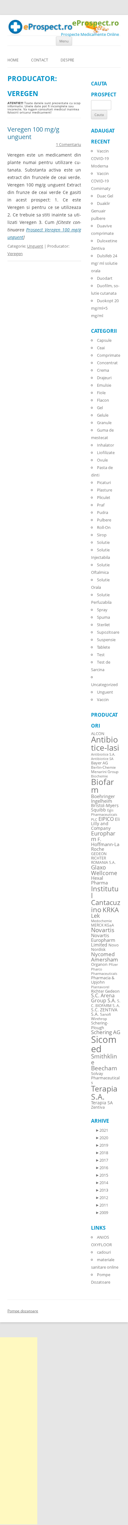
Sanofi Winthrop (101, 1016)
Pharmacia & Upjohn (102, 980)
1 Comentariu (68, 144)
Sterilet (103, 624)
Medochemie (101, 921)
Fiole (101, 392)
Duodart (104, 278)
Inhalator (105, 445)
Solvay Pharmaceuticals (105, 1078)
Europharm (103, 836)
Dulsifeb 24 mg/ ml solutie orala (104, 263)
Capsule (104, 340)
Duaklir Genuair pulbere (100, 211)
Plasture (104, 490)
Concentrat (107, 363)
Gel (100, 407)
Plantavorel (100, 987)
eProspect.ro (95, 23)
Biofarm (102, 786)
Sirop (102, 535)
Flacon (103, 400)
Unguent (35, 246)
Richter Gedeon (105, 991)
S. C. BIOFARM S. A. (105, 1003)
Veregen (15, 253)
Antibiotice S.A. (103, 754)
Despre (67, 60)
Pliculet (103, 497)
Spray (102, 609)
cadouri (104, 1252)
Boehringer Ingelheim (103, 798)
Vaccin (103, 699)
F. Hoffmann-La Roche (105, 844)
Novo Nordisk (105, 947)
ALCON (97, 733)
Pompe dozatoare (22, 1311)
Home (13, 60)
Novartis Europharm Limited (103, 940)
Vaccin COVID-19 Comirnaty (101, 181)
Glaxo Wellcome (104, 870)
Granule (104, 422)
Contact (39, 60)
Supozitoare (108, 632)
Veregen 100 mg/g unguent (33, 133)
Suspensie (106, 639)
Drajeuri (104, 377)
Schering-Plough (99, 1025)
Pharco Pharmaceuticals (104, 971)
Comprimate (108, 355)
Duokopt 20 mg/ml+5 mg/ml (105, 308)
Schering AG (105, 1032)
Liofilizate (106, 452)
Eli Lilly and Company (105, 823)
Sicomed (104, 1044)
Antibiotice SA (102, 759)
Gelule (102, 415)
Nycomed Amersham (104, 957)
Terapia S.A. (104, 1092)
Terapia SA (102, 1103)
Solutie (103, 542)
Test (101, 654)
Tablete (103, 647)
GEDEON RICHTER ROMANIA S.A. (103, 858)
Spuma (103, 617)
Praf (100, 505)
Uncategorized (104, 684)
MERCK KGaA (102, 924)
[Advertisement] (18, 1430)
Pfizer (113, 964)
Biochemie (99, 776)
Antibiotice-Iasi (105, 743)
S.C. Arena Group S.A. (103, 998)
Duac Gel (105, 196)
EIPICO (106, 818)
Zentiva (98, 1107)
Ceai (101, 348)
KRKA (111, 909)
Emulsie (104, 385)
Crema (103, 370)
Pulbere (104, 520)
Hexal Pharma (99, 880)
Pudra (102, 512)
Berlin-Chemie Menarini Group (104, 769)
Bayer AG (99, 763)
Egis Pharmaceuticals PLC (104, 815)
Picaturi (104, 482)
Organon (99, 964)
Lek (95, 915)
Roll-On (104, 527)
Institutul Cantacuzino (105, 899)
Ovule (102, 460)
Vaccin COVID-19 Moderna (100, 158)
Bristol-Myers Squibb (105, 807)
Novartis (102, 930)
